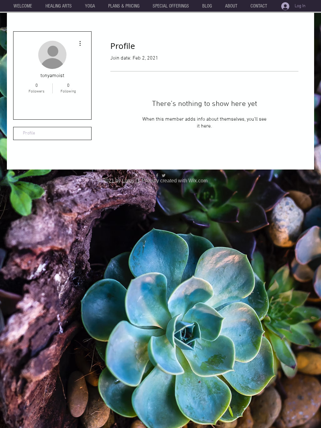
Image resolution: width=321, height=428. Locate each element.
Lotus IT (130, 180)
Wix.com (198, 180)
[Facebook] (157, 175)
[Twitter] (163, 175)
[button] (58, 6)
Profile (29, 133)
